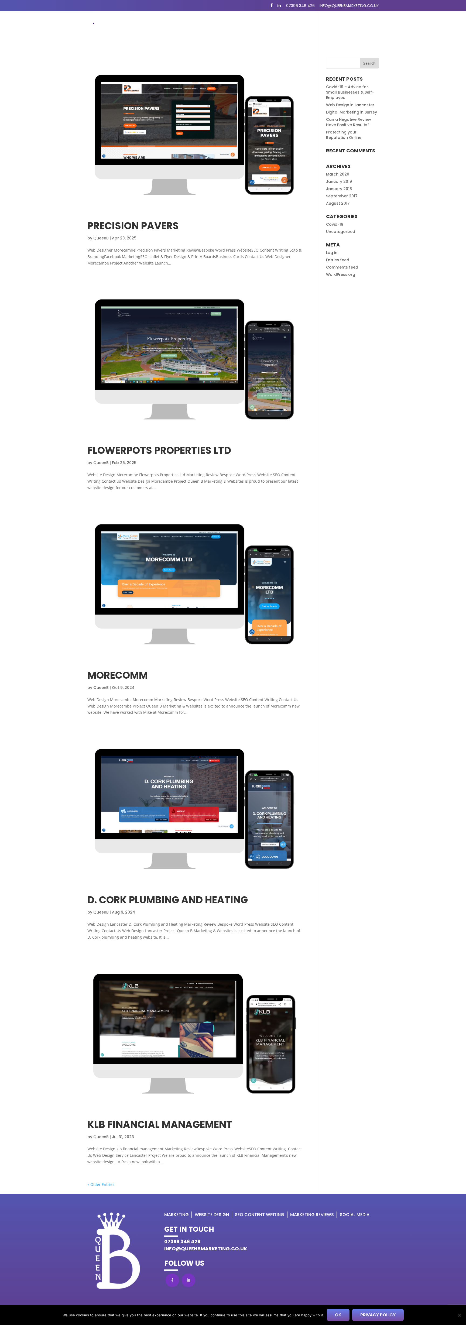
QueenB (101, 238)
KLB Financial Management (159, 1124)
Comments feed (342, 267)
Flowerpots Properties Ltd (159, 450)
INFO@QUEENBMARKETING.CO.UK (205, 1248)
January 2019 (339, 181)
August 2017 (338, 203)
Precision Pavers (133, 226)
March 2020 (337, 174)
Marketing (189, 27)
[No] (459, 1315)
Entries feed (337, 260)
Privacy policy (378, 1315)
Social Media (354, 1214)
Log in (331, 252)
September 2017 (342, 196)
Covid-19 (334, 224)
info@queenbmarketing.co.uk (349, 5)
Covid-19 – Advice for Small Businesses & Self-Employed (350, 92)
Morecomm (117, 675)
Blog (315, 27)
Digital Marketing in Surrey (351, 112)
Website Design (231, 27)
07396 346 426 (300, 5)
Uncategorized (340, 231)
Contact (368, 27)
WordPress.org (340, 274)
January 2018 (339, 188)
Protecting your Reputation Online (343, 134)
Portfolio (339, 27)
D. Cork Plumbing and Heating (167, 900)
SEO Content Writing (279, 27)
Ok (338, 1315)
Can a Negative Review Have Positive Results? (348, 122)
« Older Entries (100, 1184)
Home (164, 27)
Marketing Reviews (312, 1214)
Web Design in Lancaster (350, 105)
